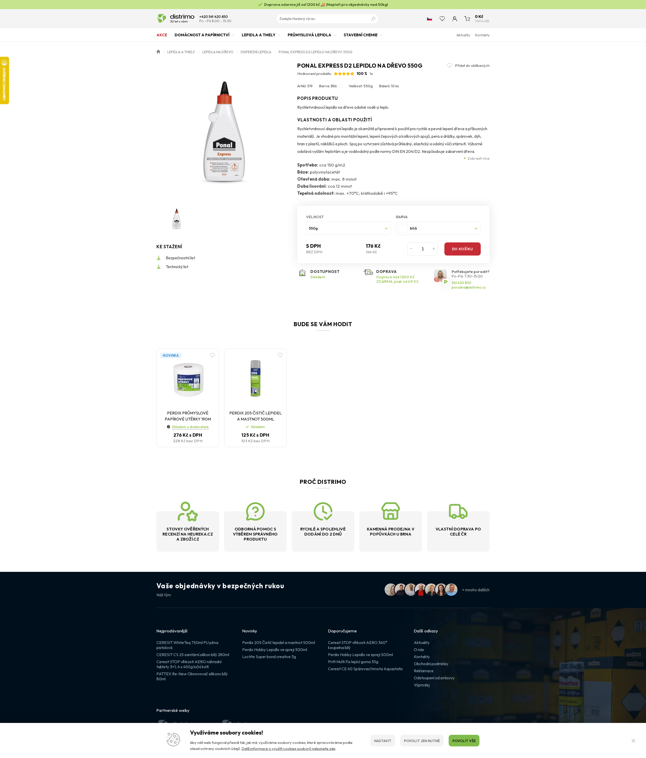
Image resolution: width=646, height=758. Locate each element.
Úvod (158, 51)
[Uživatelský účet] (454, 18)
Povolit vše (464, 741)
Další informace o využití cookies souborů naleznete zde (288, 748)
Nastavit (382, 741)
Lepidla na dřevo (217, 52)
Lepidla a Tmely (258, 35)
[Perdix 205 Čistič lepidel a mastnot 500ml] (255, 379)
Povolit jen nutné (422, 741)
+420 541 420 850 (213, 17)
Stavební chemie (361, 35)
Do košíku (462, 249)
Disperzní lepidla (256, 52)
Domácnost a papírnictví (202, 35)
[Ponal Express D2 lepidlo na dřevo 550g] (224, 130)
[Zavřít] (633, 740)
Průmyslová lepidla (309, 35)
